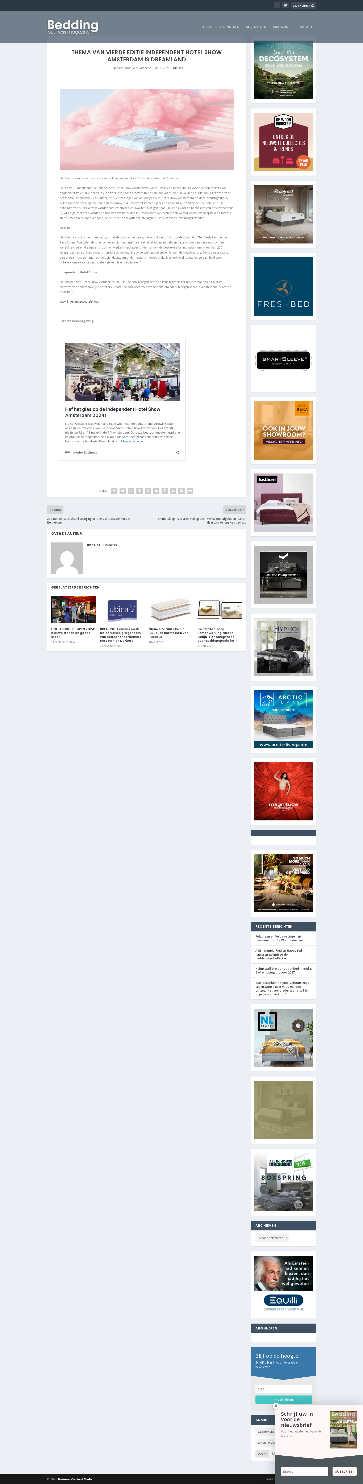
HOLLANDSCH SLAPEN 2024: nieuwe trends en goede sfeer (73, 633)
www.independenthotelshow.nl (80, 301)
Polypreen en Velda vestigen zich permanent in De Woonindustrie (279, 938)
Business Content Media (75, 1479)
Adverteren (256, 27)
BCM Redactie (141, 68)
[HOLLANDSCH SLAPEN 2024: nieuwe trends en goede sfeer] (73, 609)
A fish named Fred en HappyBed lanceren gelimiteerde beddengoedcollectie (278, 954)
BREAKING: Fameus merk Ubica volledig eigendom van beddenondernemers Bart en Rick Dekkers (120, 635)
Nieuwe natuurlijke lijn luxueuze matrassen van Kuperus (169, 633)
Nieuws (178, 68)
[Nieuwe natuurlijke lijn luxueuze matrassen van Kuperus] (171, 609)
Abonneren (229, 27)
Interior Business (102, 545)
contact (304, 27)
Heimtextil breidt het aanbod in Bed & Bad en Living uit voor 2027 (283, 970)
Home (208, 27)
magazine (281, 27)
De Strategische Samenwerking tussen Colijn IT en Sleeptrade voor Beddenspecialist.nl (217, 635)
